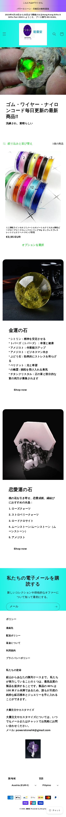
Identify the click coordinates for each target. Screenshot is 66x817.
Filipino (47, 785)
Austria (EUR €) (20, 785)
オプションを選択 (33, 245)
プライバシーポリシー (18, 658)
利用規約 (11, 650)
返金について (13, 643)
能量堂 (28, 809)
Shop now (20, 390)
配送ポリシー (13, 635)
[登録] (56, 607)
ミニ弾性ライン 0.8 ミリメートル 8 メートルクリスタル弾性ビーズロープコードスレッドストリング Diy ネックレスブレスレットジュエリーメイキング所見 (33, 230)
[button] (4, 34)
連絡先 (9, 628)
